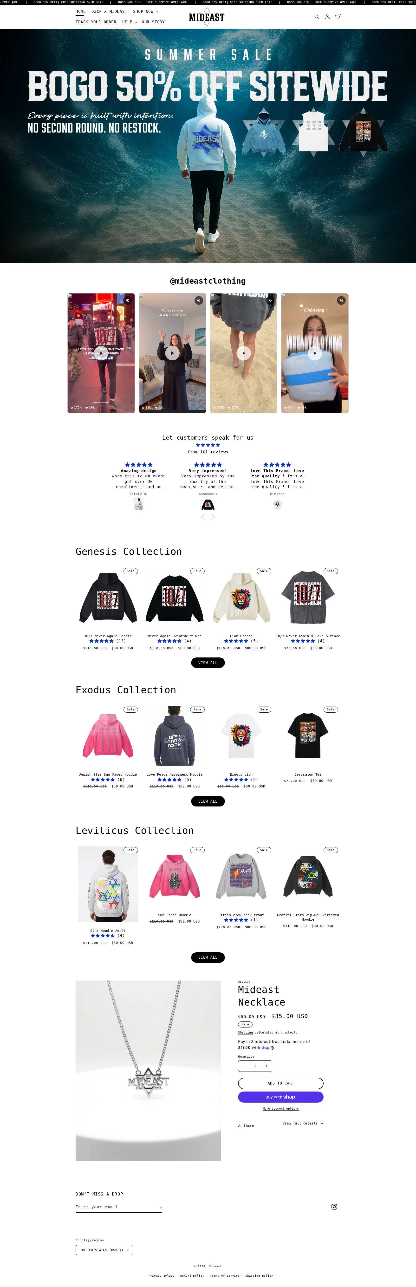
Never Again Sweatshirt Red (175, 636)
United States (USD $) (102, 1250)
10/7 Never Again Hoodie (108, 636)
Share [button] (249, 1125)
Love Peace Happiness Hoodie (174, 774)
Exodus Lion (241, 774)
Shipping (245, 1032)
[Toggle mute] (127, 300)
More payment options (281, 1108)
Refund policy (192, 1275)
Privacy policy (162, 1275)
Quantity (246, 1056)
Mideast (215, 1266)
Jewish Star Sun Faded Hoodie (108, 774)
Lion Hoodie (241, 636)
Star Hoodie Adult (107, 931)
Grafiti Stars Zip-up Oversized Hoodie (308, 917)
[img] (208, 445)
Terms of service (225, 1275)
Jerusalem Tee (308, 774)
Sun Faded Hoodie (174, 915)
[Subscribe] (159, 1207)
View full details (300, 1123)
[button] (145, 11)
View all (208, 663)
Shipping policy (259, 1275)
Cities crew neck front (241, 915)
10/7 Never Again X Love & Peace (308, 636)
